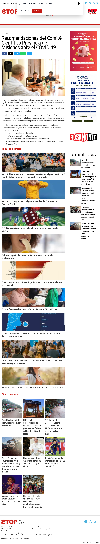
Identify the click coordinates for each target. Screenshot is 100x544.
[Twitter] (94, 3)
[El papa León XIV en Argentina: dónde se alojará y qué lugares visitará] (33, 446)
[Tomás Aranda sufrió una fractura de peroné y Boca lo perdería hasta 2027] (55, 446)
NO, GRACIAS (25, 11)
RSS (2, 538)
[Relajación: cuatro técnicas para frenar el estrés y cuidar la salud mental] (33, 376)
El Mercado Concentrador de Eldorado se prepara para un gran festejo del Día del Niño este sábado (88, 178)
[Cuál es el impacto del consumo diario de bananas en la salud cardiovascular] (33, 243)
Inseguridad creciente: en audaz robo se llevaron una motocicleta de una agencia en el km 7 (88, 213)
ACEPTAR (37, 11)
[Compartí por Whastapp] (23, 53)
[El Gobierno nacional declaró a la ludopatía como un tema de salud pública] (33, 216)
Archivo (6, 538)
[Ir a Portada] (13, 11)
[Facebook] (86, 3)
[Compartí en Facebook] (4, 53)
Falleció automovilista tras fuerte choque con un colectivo (88, 164)
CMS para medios (88, 542)
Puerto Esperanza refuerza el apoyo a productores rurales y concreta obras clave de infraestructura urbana (88, 231)
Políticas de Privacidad (16, 538)
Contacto (26, 538)
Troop (97, 542)
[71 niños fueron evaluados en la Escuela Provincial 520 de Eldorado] (33, 297)
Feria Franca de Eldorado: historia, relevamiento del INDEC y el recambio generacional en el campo (88, 195)
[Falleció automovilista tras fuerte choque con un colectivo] (12, 408)
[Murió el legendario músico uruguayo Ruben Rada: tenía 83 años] (12, 484)
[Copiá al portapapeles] (29, 53)
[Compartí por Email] (17, 53)
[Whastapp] (90, 3)
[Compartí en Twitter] (10, 53)
